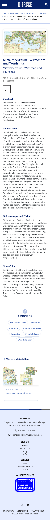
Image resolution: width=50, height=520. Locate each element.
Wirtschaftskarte (32, 334)
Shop (25, 451)
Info (25, 454)
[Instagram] (22, 504)
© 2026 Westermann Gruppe (25, 513)
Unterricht (25, 448)
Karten (4, 13)
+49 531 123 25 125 (26, 430)
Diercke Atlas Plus (25, 466)
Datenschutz (22, 510)
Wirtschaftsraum (25, 340)
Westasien (15, 334)
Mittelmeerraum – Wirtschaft (19, 393)
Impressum (8, 510)
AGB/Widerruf (37, 510)
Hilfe (25, 463)
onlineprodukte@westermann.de (26, 435)
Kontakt (25, 469)
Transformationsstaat (32, 328)
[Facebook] (28, 504)
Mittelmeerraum (16, 13)
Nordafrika (35, 322)
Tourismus (13, 328)
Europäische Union (18, 322)
